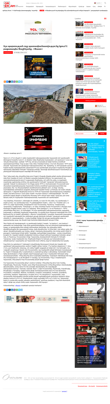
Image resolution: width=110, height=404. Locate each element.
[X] (10, 82)
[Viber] (14, 82)
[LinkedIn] (12, 82)
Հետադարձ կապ (82, 386)
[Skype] (19, 82)
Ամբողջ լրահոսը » (90, 100)
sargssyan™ (64, 391)
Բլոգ (94, 6)
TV (104, 6)
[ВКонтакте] (7, 82)
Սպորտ (88, 6)
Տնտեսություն (62, 6)
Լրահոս (78, 18)
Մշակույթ (81, 6)
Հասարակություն (51, 6)
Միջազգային (39, 6)
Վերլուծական (72, 6)
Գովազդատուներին (101, 386)
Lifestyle (100, 6)
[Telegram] (22, 82)
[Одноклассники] (5, 82)
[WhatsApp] (17, 82)
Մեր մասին (92, 386)
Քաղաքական (30, 6)
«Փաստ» (18, 285)
